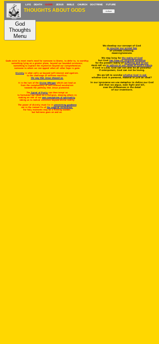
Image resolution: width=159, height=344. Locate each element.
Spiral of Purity (39, 92)
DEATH (38, 4)
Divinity (19, 73)
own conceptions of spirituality (58, 97)
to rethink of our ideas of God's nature (129, 65)
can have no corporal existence (127, 60)
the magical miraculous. (60, 107)
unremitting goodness (65, 105)
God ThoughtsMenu (20, 30)
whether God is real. (135, 75)
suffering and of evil (136, 63)
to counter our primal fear (122, 48)
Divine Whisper (48, 83)
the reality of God (132, 58)
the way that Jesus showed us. (47, 78)
